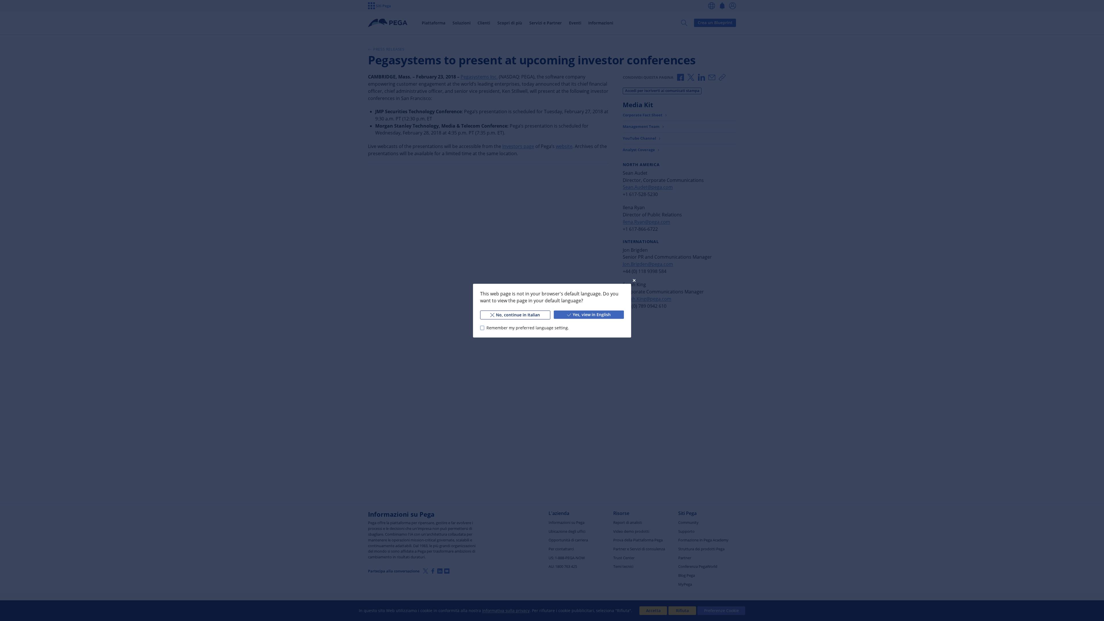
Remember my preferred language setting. (527, 327)
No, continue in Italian (518, 314)
